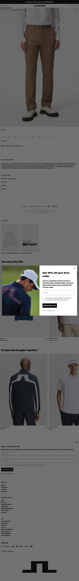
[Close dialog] (74, 268)
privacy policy (51, 310)
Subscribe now (49, 305)
